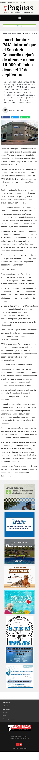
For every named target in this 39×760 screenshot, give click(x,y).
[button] (20, 18)
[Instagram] (17, 744)
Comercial (5, 712)
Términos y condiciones (9, 719)
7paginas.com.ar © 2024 (19, 748)
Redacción (5, 706)
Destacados (7, 33)
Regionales (16, 33)
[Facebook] (21, 744)
